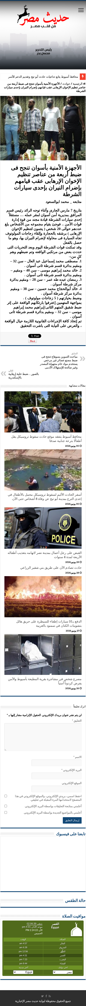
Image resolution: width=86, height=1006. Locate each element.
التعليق (77, 720)
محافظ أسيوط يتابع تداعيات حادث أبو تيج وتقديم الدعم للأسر (43, 76)
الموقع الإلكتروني (72, 783)
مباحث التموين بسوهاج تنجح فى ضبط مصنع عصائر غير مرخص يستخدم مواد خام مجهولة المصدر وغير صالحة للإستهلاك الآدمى (59, 360)
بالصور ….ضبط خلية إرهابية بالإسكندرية (23, 374)
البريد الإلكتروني (71, 770)
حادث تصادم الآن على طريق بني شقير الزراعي (51, 568)
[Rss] (49, 996)
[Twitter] (42, 996)
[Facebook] (46, 996)
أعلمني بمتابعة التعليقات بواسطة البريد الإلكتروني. (53, 806)
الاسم (77, 757)
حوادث (66, 83)
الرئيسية (78, 83)
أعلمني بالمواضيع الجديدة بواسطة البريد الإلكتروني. (52, 812)
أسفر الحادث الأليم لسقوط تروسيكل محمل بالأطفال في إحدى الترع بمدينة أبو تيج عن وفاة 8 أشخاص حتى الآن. (45, 496)
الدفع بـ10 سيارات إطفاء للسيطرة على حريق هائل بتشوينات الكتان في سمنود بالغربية (49, 623)
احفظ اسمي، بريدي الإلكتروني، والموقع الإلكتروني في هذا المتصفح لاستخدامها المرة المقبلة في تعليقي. (48, 798)
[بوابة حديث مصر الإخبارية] (43, 15)
